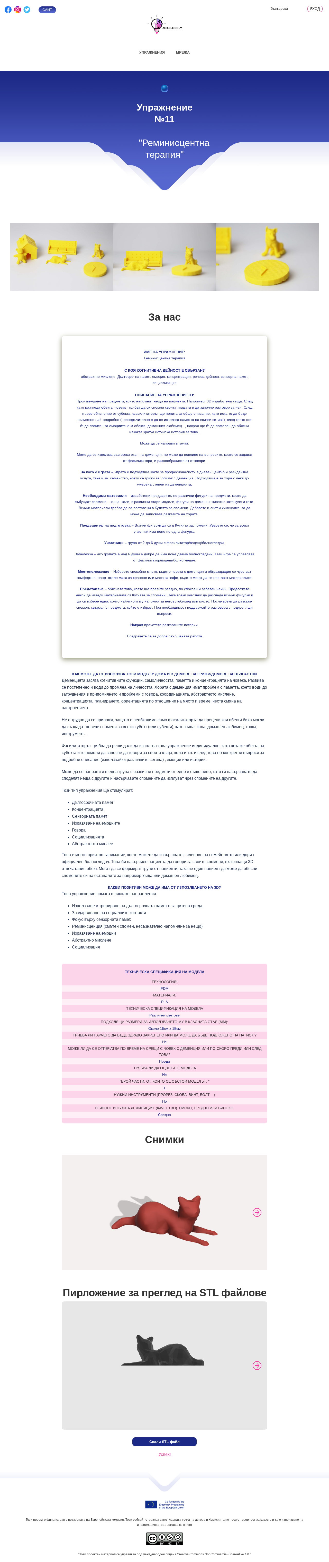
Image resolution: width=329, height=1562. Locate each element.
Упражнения (152, 52)
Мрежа (183, 52)
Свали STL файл (164, 1442)
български (279, 8)
